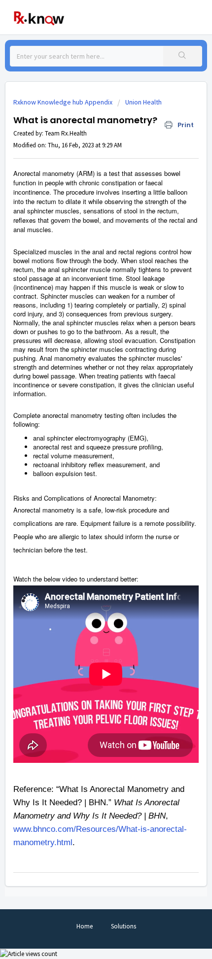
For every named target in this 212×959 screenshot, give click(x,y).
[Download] (88, 481)
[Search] (182, 56)
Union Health (143, 102)
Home (84, 926)
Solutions (123, 926)
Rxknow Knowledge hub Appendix (62, 102)
